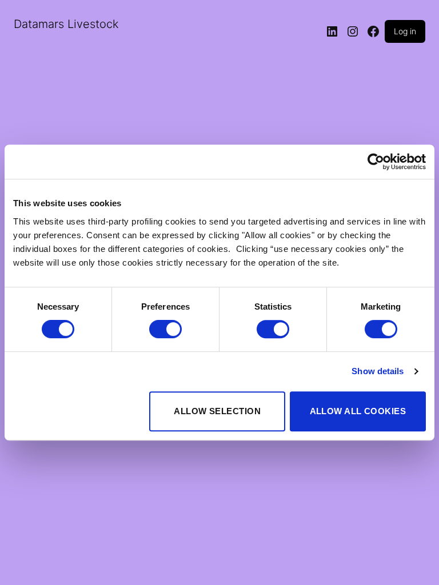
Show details (378, 371)
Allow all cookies (358, 411)
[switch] (165, 329)
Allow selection (217, 411)
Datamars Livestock (66, 24)
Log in (405, 31)
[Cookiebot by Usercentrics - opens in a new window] (376, 161)
